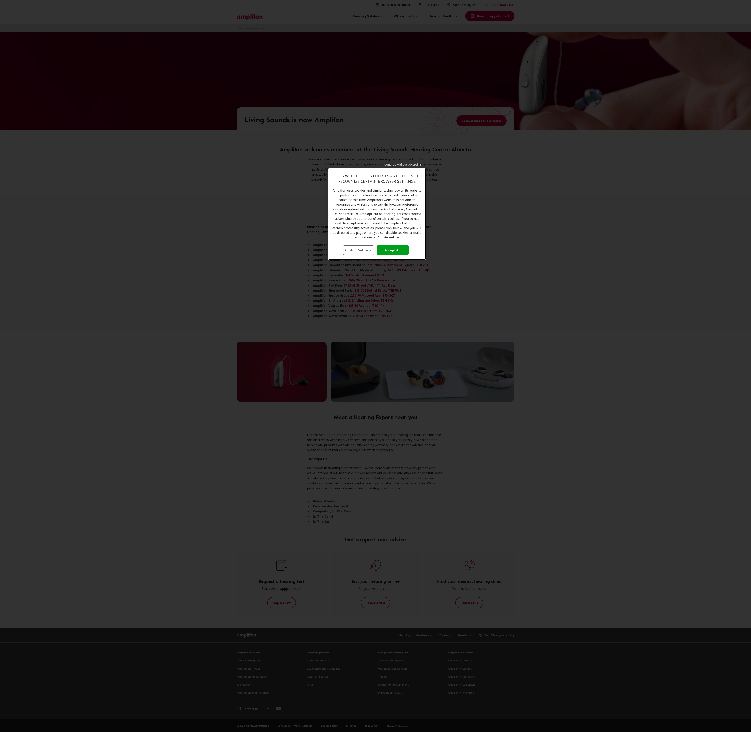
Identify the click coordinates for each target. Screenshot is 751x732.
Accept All (393, 250)
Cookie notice (388, 237)
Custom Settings (358, 250)
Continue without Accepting (402, 164)
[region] (377, 214)
